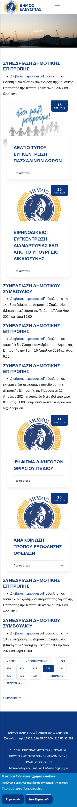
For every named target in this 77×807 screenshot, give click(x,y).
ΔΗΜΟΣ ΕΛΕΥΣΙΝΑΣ (21, 732)
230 (10, 668)
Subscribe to (12, 698)
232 (36, 668)
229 (64, 661)
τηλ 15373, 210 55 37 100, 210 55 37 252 (46, 738)
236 (23, 675)
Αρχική (38, 31)
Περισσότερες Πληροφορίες (22, 788)
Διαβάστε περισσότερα (26, 76)
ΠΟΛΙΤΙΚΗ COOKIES (38, 762)
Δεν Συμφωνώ (38, 799)
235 (10, 675)
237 (36, 675)
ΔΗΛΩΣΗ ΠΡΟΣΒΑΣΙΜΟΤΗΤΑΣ (30, 750)
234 (63, 668)
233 (50, 668)
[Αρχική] (23, 7)
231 (23, 668)
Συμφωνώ (13, 799)
